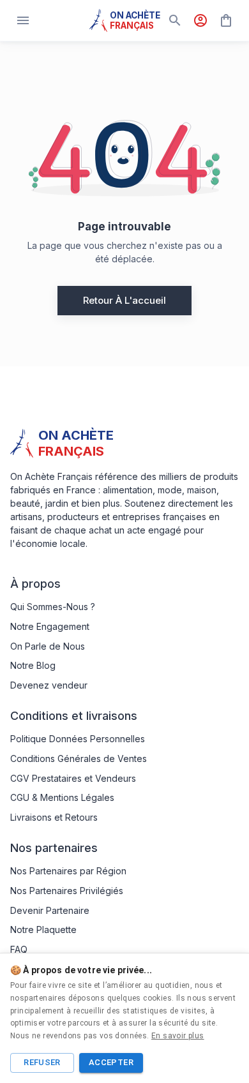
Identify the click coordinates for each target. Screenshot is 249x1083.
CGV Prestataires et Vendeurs (73, 778)
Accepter (111, 1062)
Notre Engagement (49, 626)
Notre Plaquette (43, 929)
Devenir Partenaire (49, 910)
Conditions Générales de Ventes (78, 758)
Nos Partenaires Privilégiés (66, 890)
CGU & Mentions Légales (62, 797)
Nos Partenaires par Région (68, 870)
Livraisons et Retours (54, 817)
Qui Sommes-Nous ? (52, 606)
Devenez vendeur (48, 685)
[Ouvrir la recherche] (175, 20)
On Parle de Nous (47, 646)
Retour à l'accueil (124, 300)
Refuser (42, 1062)
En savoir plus (177, 1035)
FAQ (18, 949)
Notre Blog (33, 665)
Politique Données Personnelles (77, 738)
